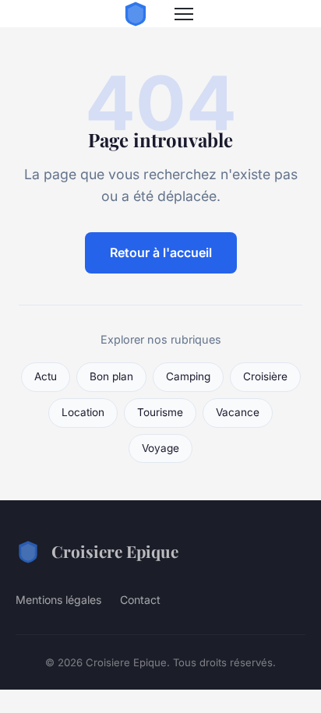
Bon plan (111, 376)
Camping (188, 376)
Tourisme (160, 412)
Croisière (265, 376)
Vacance (237, 412)
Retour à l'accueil (161, 252)
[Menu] (183, 14)
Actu (45, 376)
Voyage (160, 448)
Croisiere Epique (114, 551)
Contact (140, 599)
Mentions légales (58, 599)
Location (83, 412)
